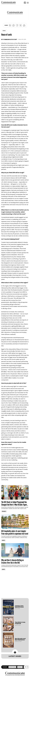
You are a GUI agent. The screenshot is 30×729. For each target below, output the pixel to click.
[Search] (25, 3)
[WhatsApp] (13, 25)
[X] (20, 25)
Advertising (12, 667)
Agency (20, 667)
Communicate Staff (10, 39)
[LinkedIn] (10, 25)
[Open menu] (28, 3)
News (4, 30)
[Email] (24, 25)
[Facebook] (17, 25)
